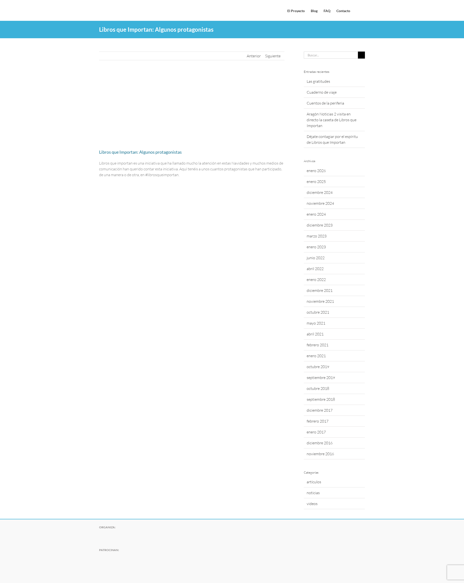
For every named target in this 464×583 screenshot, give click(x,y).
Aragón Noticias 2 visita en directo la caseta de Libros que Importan (331, 120)
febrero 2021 (317, 344)
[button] (357, 10)
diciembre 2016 (320, 442)
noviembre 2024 (320, 203)
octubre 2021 (318, 312)
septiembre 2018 (321, 399)
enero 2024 (316, 214)
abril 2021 (315, 334)
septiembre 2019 (321, 377)
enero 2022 (316, 279)
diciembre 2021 (320, 290)
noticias (313, 492)
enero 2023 (316, 246)
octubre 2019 (318, 366)
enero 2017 (316, 432)
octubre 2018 (318, 388)
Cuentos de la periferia (325, 103)
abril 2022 (315, 268)
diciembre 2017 (320, 410)
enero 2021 (316, 355)
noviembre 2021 (320, 301)
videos (312, 503)
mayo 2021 (316, 323)
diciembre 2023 (320, 225)
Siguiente (273, 55)
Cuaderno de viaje (322, 92)
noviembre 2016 (320, 453)
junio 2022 (316, 257)
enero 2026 (316, 170)
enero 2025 (316, 181)
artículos (314, 481)
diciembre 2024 (320, 192)
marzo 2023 (316, 236)
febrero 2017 (317, 421)
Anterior (254, 55)
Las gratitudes (318, 81)
